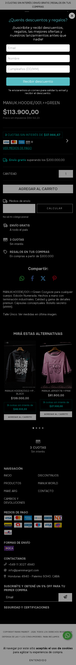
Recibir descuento (38, 81)
